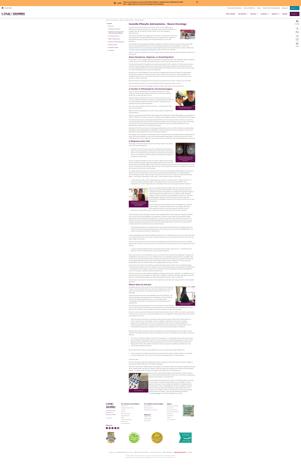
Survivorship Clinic (113, 36)
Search (293, 8)
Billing (122, 417)
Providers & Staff (113, 47)
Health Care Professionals (271, 8)
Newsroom (169, 413)
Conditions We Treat (114, 29)
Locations (111, 50)
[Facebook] (107, 428)
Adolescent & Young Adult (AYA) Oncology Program (116, 32)
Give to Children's (249, 8)
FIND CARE (297, 24)
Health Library (124, 421)
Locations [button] (264, 14)
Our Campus (170, 407)
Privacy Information (155, 452)
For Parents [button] (242, 14)
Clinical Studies (147, 418)
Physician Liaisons (148, 407)
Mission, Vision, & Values (172, 405)
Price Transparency (125, 423)
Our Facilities (147, 420)
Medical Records (125, 415)
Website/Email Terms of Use (124, 452)
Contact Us (112, 452)
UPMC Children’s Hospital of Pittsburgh (143, 49)
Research (285, 8)
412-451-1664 (7, 8)
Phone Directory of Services (150, 409)
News (259, 8)
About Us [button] (275, 14)
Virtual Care (297, 39)
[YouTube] (118, 428)
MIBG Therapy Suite (114, 39)
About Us (111, 26)
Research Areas (148, 416)
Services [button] (254, 14)
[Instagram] (110, 428)
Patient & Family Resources (116, 41)
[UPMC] (13, 14)
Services (123, 411)
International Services (234, 8)
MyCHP (284, 14)
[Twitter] (115, 428)
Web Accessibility (167, 452)
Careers (169, 417)
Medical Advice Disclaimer (141, 452)
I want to (294, 14)
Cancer (110, 23)
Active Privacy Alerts (180, 452)
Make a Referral (147, 405)
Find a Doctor (230, 14)
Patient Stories (112, 44)
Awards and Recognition (173, 411)
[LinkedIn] (112, 428)
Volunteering (170, 415)
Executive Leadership (172, 409)
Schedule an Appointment (127, 407)
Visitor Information (125, 413)
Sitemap (189, 452)
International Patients (126, 419)
